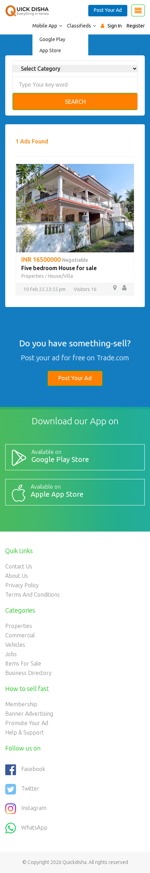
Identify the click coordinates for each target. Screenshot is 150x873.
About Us (16, 576)
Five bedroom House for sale (59, 268)
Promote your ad (26, 723)
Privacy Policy (22, 585)
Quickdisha (74, 862)
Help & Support (24, 732)
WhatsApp (34, 827)
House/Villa (60, 276)
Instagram (33, 808)
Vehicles (15, 645)
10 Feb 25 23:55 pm (44, 289)
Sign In (114, 26)
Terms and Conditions (32, 594)
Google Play (52, 39)
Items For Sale (23, 663)
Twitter (30, 788)
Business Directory (28, 673)
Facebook (33, 769)
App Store (50, 50)
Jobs (11, 654)
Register (136, 26)
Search (75, 102)
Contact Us (18, 566)
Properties (32, 276)
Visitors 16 (85, 289)
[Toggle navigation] (138, 10)
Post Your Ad (108, 10)
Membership (21, 704)
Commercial (20, 635)
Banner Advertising (29, 713)
